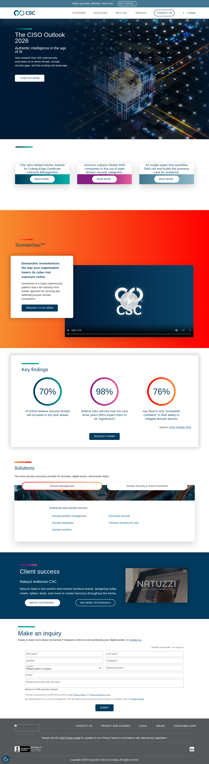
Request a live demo (42, 307)
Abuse (160, 725)
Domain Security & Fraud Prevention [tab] (147, 486)
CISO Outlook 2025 (180, 427)
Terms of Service (97, 695)
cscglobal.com (184, 725)
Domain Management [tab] (62, 486)
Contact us (84, 725)
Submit (107, 707)
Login (191, 13)
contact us (135, 640)
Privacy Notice (137, 699)
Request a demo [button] (104, 436)
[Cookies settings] (5, 759)
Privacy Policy (79, 695)
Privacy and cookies (115, 725)
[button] (79, 13)
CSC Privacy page (70, 737)
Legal (143, 725)
